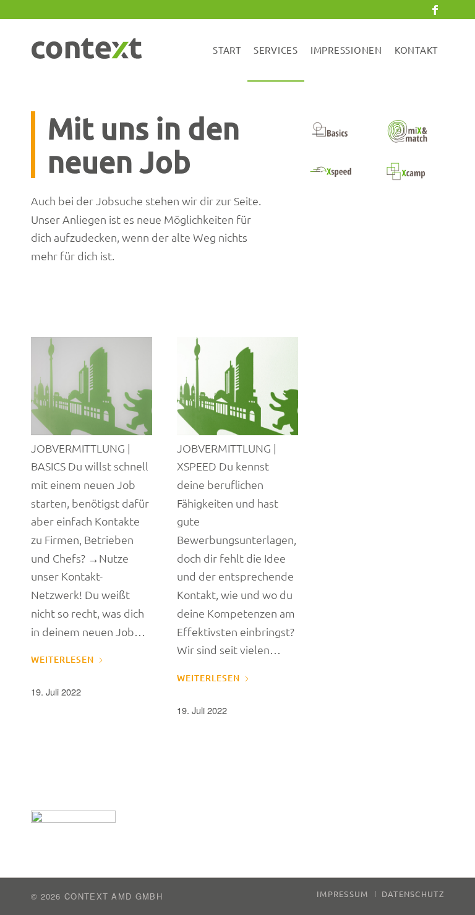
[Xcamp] (406, 171)
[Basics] (331, 131)
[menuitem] (227, 50)
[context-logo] (93, 50)
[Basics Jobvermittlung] (91, 386)
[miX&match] (406, 131)
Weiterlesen (62, 659)
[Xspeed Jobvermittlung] (237, 386)
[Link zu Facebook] (435, 9)
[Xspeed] (331, 171)
